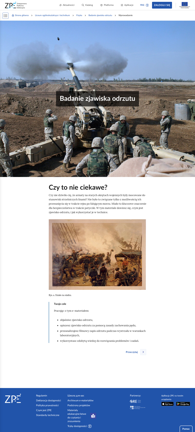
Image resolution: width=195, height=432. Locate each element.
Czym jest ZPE (43, 410)
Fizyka (79, 15)
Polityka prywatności (47, 405)
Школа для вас (75, 395)
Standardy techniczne (47, 415)
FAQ (142, 5)
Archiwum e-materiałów (80, 400)
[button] (147, 5)
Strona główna (22, 15)
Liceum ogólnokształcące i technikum (52, 15)
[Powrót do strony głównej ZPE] (16, 5)
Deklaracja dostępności (48, 400)
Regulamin (41, 395)
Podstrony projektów (78, 405)
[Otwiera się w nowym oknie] (167, 403)
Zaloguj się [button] (162, 5)
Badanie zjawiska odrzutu (100, 15)
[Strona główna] (19, 398)
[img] (97, 254)
